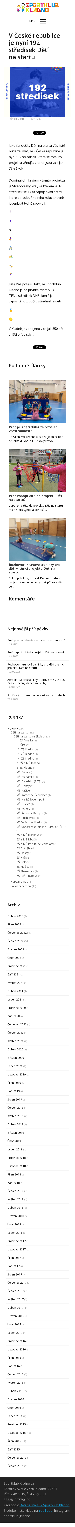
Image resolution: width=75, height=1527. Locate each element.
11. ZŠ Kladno (25, 754)
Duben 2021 (15, 991)
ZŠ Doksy (22, 853)
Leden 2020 (15, 1066)
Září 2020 (13, 1016)
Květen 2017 (15, 1299)
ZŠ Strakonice (25, 871)
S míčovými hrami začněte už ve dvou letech (36, 695)
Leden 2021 (15, 999)
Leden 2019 (15, 1149)
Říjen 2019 (14, 1083)
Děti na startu (19, 732)
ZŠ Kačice (22, 857)
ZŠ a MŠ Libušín (26, 839)
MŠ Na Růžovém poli (30, 799)
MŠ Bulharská (25, 777)
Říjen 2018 (14, 1174)
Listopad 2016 (16, 1349)
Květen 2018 (15, 1199)
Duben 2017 (15, 1307)
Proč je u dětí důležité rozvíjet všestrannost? (33, 429)
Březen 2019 (15, 1133)
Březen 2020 (15, 1058)
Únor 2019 (14, 1141)
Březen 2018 (15, 1216)
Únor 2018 (14, 1224)
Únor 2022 (14, 958)
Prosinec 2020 (16, 1008)
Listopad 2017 (16, 1249)
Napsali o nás (19, 881)
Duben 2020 (15, 1049)
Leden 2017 (15, 1333)
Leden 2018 (15, 1233)
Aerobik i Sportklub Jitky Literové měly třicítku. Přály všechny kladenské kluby (36, 681)
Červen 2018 (15, 1191)
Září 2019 (13, 1091)
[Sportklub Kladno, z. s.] (37, 8)
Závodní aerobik (20, 886)
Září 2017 (13, 1266)
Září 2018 (13, 1183)
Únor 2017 (14, 1324)
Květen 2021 (15, 983)
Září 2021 (13, 974)
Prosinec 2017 (16, 1241)
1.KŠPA (21, 745)
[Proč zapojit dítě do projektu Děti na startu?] (37, 470)
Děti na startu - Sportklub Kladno (44, 1505)
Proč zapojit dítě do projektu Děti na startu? (36, 497)
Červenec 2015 (17, 1457)
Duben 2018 (15, 1207)
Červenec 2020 (17, 1024)
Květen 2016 (15, 1382)
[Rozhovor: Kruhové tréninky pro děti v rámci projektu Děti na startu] (37, 539)
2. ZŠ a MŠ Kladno (28, 763)
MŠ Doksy (23, 786)
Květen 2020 (15, 1041)
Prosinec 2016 (16, 1341)
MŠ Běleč (22, 772)
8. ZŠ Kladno (24, 767)
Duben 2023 (15, 916)
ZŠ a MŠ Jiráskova (28, 835)
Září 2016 (13, 1366)
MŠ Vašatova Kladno (29, 822)
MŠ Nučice (23, 804)
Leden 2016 (15, 1416)
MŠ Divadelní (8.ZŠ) (28, 781)
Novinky (12, 728)
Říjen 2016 (14, 1358)
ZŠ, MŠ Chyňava (27, 876)
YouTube (45, 1510)
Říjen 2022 (14, 924)
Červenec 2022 (17, 932)
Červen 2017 (15, 1291)
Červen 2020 (15, 1033)
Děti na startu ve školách (29, 736)
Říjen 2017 (14, 1258)
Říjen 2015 (14, 1441)
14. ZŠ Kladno (25, 758)
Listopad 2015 (16, 1433)
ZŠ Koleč (22, 862)
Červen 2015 (15, 1466)
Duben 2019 (15, 1124)
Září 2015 (13, 1449)
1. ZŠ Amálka (24, 740)
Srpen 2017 (14, 1274)
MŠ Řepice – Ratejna (29, 813)
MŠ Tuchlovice (25, 818)
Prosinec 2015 (16, 1424)
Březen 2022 (15, 949)
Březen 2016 (15, 1399)
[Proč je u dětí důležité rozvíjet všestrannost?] (37, 401)
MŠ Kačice (23, 790)
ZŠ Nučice (22, 866)
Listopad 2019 (16, 1074)
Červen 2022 (15, 941)
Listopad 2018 (16, 1166)
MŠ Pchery (23, 808)
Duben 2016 (15, 1391)
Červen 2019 (15, 1107)
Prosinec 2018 (16, 1158)
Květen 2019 (15, 1116)
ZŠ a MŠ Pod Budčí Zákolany (35, 844)
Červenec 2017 (17, 1282)
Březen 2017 (15, 1316)
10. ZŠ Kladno (25, 749)
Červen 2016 (15, 1374)
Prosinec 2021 (16, 966)
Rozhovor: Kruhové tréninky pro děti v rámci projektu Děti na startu (34, 568)
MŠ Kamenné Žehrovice (31, 795)
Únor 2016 (14, 1407)
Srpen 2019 (14, 1099)
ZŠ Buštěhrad (25, 848)
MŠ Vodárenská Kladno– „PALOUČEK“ (41, 827)
